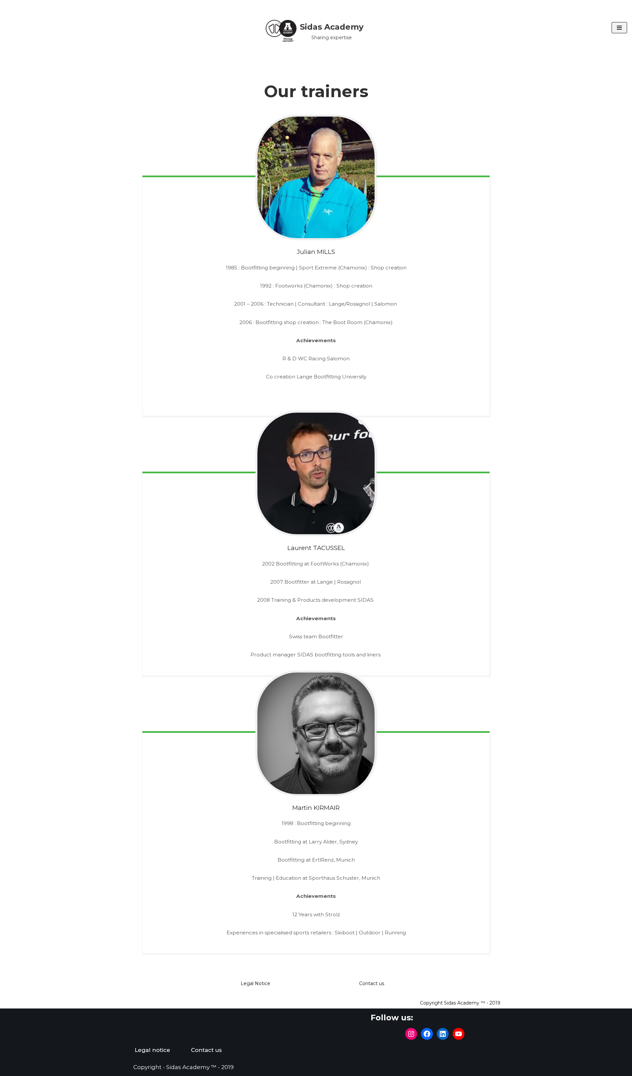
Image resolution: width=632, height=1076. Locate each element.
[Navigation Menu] (619, 27)
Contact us (371, 983)
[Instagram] (411, 1034)
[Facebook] (427, 1034)
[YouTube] (458, 1034)
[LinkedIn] (443, 1034)
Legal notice (152, 1050)
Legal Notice (255, 983)
